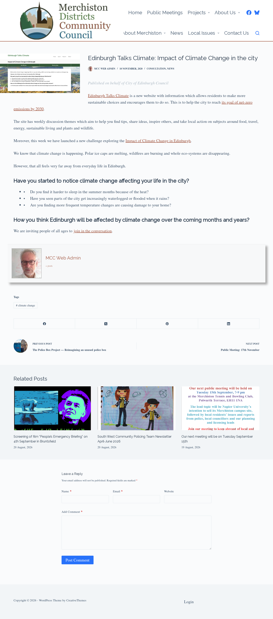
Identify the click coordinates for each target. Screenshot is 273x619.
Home (135, 12)
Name (67, 491)
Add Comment (72, 511)
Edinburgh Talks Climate (108, 95)
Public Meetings (165, 12)
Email (118, 491)
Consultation (156, 68)
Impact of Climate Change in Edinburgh (158, 140)
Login (189, 601)
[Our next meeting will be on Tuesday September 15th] (220, 408)
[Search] (257, 33)
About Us (225, 12)
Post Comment (78, 560)
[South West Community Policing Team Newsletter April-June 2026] (136, 408)
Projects (197, 12)
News (176, 33)
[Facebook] (248, 12)
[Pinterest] (167, 324)
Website (169, 491)
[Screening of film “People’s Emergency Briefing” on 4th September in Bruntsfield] (53, 408)
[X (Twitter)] (105, 324)
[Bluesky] (256, 12)
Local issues (201, 33)
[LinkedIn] (228, 324)
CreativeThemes (76, 600)
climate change (25, 305)
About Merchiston (141, 33)
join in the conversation (93, 230)
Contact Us (236, 33)
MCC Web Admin (63, 258)
